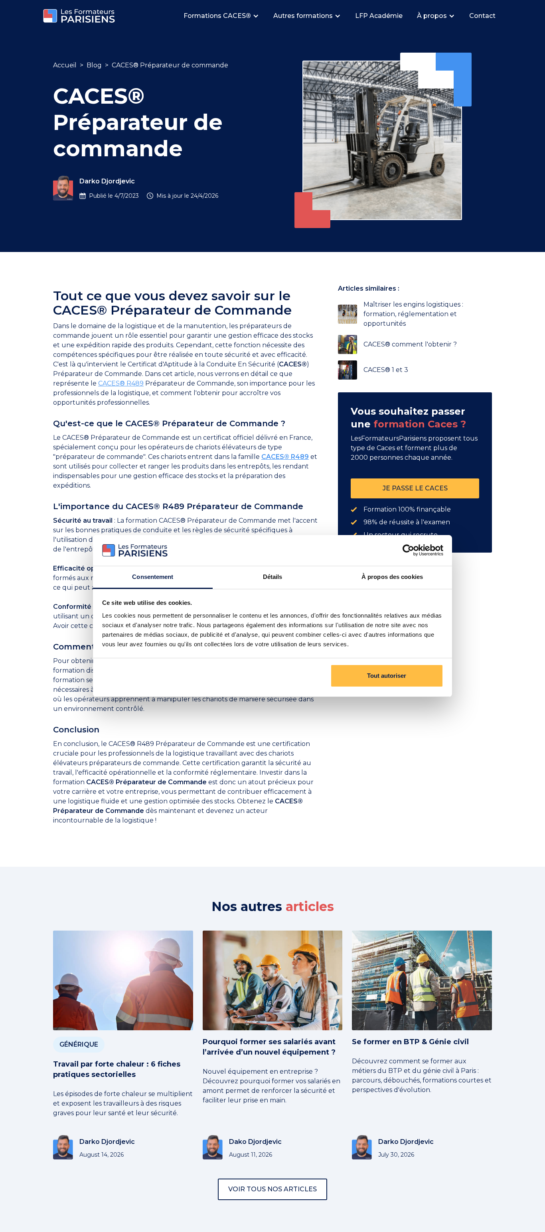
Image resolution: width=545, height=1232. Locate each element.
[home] (79, 16)
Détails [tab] (272, 576)
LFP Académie (379, 16)
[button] (222, 16)
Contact (482, 16)
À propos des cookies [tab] (392, 576)
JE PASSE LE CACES (415, 488)
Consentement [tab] (152, 576)
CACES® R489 (121, 383)
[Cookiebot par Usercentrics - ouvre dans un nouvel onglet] (408, 551)
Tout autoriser (386, 675)
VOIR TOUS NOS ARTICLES (272, 1189)
